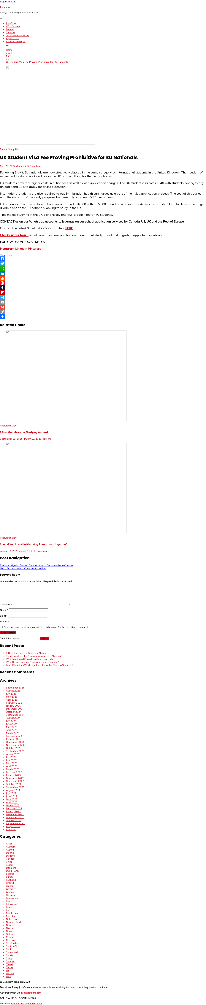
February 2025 (14, 702)
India (8, 900)
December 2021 (15, 814)
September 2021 (15, 823)
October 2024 (13, 711)
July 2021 (11, 829)
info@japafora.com (31, 992)
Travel (9, 964)
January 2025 (13, 705)
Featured (5, 425)
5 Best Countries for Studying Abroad (24, 432)
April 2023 (11, 766)
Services (10, 32)
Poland (10, 937)
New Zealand (13, 922)
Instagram (7, 248)
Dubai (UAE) (12, 870)
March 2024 (12, 732)
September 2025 (15, 687)
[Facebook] (103, 258)
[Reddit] (103, 278)
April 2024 (11, 729)
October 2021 (13, 820)
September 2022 (15, 787)
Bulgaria (10, 855)
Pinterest (34, 248)
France (9, 885)
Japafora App (13, 38)
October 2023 (13, 747)
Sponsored (12, 952)
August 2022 (13, 790)
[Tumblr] (103, 287)
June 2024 (11, 723)
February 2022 (14, 808)
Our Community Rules (17, 35)
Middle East (12, 912)
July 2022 (11, 793)
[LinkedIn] (103, 273)
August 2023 (13, 753)
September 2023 (15, 750)
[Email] (103, 302)
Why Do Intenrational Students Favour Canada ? (32, 661)
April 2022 (11, 802)
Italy (8, 909)
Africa (9, 843)
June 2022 (11, 796)
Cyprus (10, 864)
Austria (10, 849)
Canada (10, 858)
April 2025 (11, 699)
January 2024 (13, 738)
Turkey (9, 967)
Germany (11, 888)
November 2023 (15, 744)
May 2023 (11, 763)
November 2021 (15, 817)
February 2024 (14, 735)
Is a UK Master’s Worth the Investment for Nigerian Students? (39, 664)
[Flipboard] (103, 292)
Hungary (10, 894)
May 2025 (11, 696)
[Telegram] (103, 297)
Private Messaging (16, 41)
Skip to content (8, 1)
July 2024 (11, 720)
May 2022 (11, 799)
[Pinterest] (103, 283)
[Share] (103, 316)
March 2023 (12, 769)
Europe (4, 149)
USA (8, 976)
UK (16, 149)
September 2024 (15, 714)
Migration (11, 916)
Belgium (10, 852)
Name (4, 609)
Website (4, 621)
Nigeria (10, 928)
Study (11, 149)
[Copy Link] (103, 312)
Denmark (11, 867)
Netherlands (12, 919)
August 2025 (13, 690)
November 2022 (15, 781)
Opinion (10, 934)
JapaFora (5, 6)
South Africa (12, 946)
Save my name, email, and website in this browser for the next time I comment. (46, 627)
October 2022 (13, 784)
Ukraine (10, 973)
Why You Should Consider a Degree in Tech (29, 658)
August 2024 (13, 717)
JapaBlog (11, 23)
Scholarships (13, 943)
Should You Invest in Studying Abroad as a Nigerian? (33, 544)
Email (3, 615)
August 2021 (13, 826)
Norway (10, 931)
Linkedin (21, 248)
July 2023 (11, 757)
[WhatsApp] (103, 268)
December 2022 (15, 778)
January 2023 (13, 775)
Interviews (11, 903)
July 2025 (11, 693)
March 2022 (12, 805)
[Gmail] (103, 307)
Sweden (10, 961)
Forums (10, 29)
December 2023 (15, 741)
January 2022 (13, 811)
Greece (10, 891)
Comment (6, 604)
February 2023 (14, 772)
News (9, 925)
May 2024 (11, 726)
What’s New (13, 26)
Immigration (12, 897)
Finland (10, 882)
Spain (9, 949)
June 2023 (11, 760)
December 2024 (15, 708)
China (9, 861)
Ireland (9, 906)
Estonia (10, 873)
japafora (36, 165)
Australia (11, 846)
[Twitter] (103, 263)
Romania (11, 940)
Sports (9, 955)
